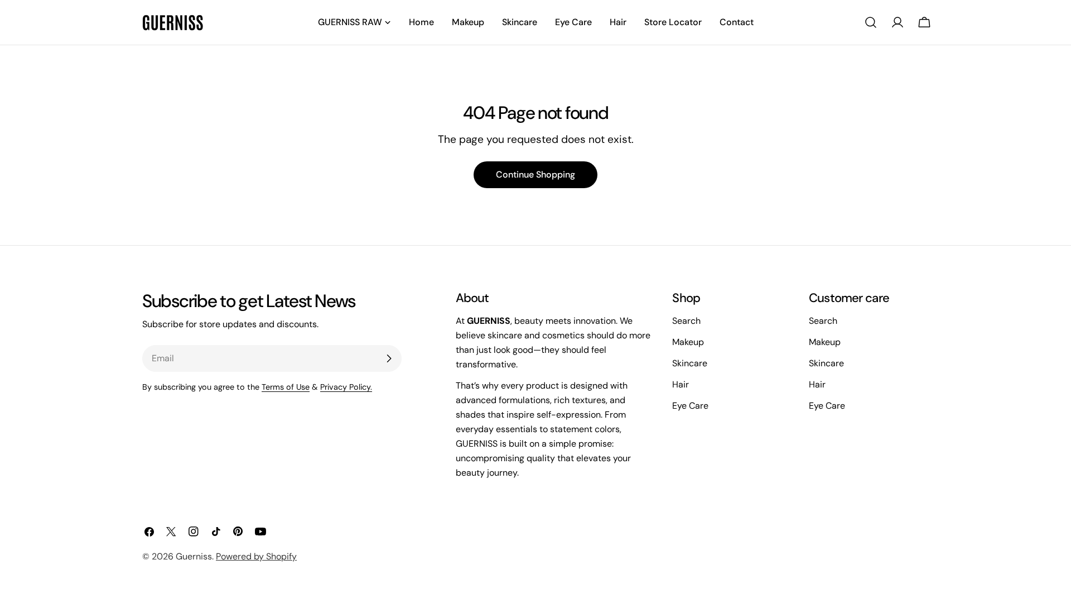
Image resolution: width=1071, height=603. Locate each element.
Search (686, 321)
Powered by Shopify (256, 556)
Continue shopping (535, 174)
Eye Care (690, 405)
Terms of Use (286, 387)
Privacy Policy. (346, 387)
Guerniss (194, 556)
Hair (680, 384)
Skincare (689, 363)
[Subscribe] (389, 358)
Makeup (688, 342)
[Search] (871, 22)
